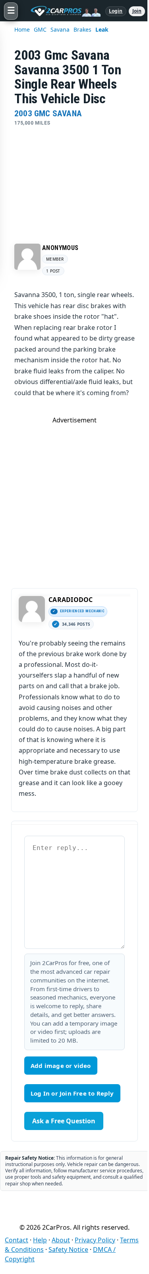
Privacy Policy (95, 1240)
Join (136, 11)
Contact (16, 1240)
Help (40, 1240)
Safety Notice (68, 1249)
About (61, 1240)
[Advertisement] (74, 178)
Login (116, 11)
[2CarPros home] (61, 11)
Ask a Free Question (63, 1121)
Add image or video (61, 1066)
